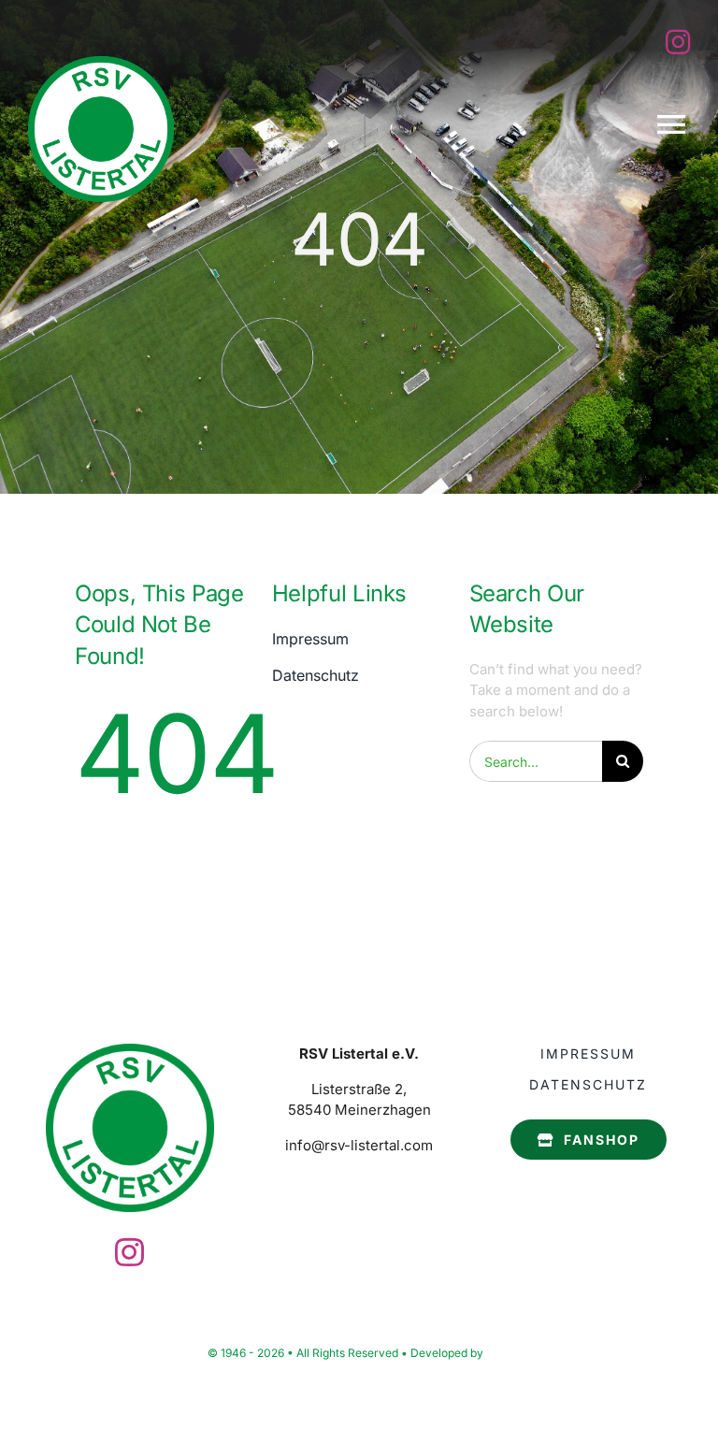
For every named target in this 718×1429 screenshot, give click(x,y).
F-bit (498, 1353)
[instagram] (678, 42)
